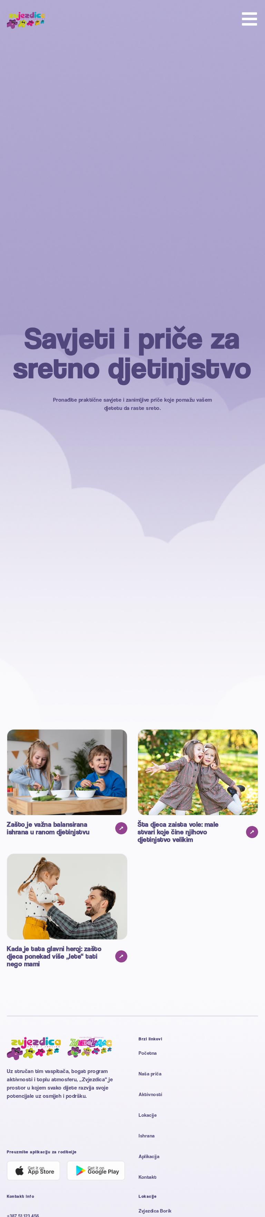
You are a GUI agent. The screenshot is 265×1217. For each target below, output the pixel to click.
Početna (148, 1053)
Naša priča (150, 1073)
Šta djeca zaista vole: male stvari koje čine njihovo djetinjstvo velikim (178, 832)
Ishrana (147, 1135)
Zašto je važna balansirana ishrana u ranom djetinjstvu (48, 828)
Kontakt (148, 1177)
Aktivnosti (150, 1094)
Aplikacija (149, 1156)
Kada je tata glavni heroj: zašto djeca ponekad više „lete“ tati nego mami (54, 956)
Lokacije (148, 1115)
